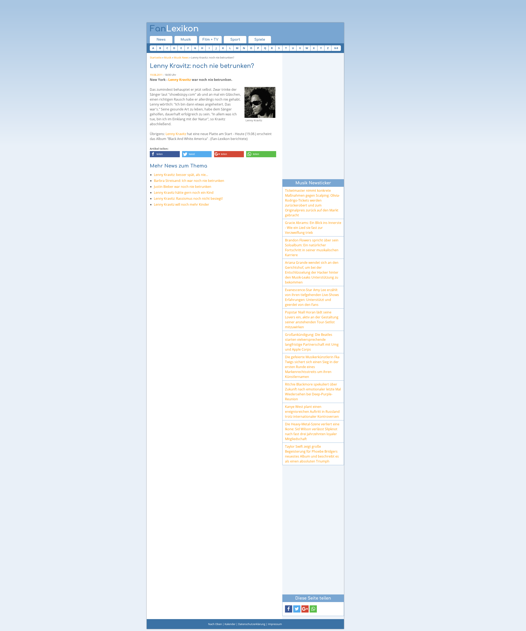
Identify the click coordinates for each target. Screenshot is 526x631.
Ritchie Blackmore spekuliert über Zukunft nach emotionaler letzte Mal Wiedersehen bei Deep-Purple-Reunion (313, 391)
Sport (235, 39)
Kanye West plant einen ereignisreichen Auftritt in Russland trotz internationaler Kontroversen (312, 411)
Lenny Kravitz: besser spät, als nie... (181, 174)
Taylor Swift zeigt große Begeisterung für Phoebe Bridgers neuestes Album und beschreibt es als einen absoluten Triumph (312, 453)
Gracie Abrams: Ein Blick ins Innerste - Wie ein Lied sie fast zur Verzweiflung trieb (313, 227)
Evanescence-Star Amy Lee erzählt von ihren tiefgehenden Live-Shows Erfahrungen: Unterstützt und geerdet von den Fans (312, 297)
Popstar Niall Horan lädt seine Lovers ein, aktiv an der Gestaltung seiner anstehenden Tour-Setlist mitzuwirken (311, 319)
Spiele (259, 39)
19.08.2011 (156, 75)
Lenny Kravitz (179, 79)
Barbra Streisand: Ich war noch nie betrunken (189, 180)
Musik (186, 39)
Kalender (230, 624)
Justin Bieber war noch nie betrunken (182, 186)
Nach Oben (215, 624)
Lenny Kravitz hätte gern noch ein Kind (183, 192)
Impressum (275, 624)
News (161, 39)
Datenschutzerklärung (251, 624)
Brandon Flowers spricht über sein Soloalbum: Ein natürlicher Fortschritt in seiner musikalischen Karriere (311, 247)
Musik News (181, 57)
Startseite (155, 57)
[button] (165, 154)
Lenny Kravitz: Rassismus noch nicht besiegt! (188, 198)
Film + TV (210, 39)
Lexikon (174, 28)
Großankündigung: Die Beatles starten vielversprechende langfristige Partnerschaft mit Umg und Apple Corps (312, 342)
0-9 (336, 48)
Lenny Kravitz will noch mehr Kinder (181, 204)
